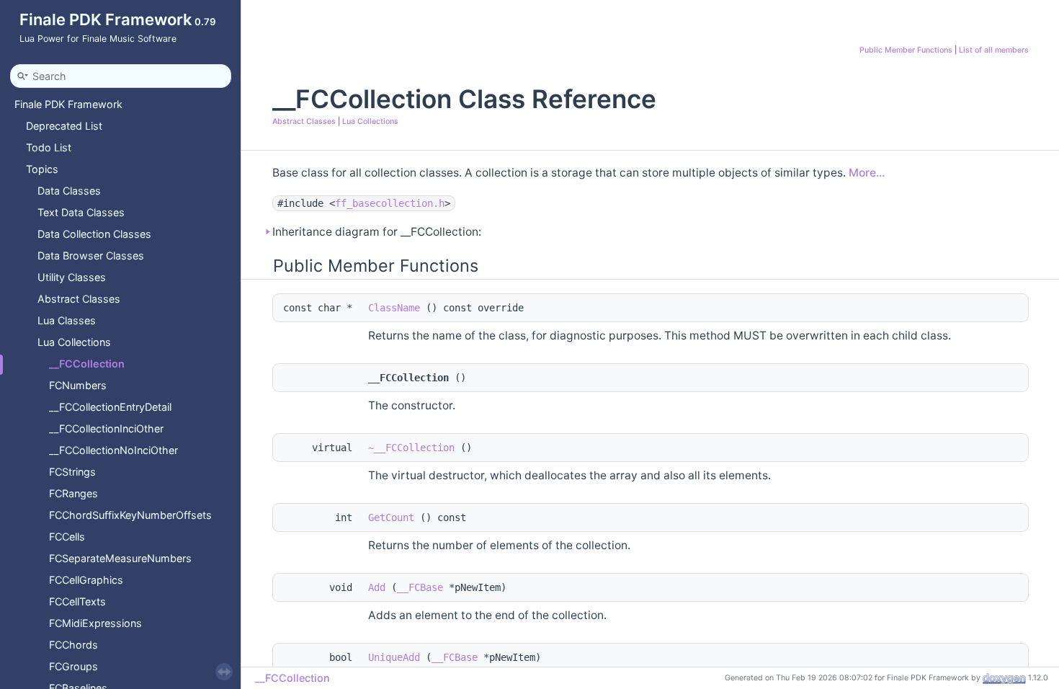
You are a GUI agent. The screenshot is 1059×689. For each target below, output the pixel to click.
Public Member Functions (905, 50)
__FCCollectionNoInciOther (113, 450)
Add (376, 587)
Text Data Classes (81, 212)
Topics (42, 169)
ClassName (394, 308)
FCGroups (73, 666)
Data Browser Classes (90, 255)
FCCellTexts (77, 601)
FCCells (67, 536)
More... (867, 172)
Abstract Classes (78, 299)
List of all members (994, 50)
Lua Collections (74, 342)
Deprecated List (64, 126)
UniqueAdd (394, 657)
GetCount (391, 517)
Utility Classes (71, 277)
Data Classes (69, 191)
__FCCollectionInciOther (106, 428)
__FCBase (420, 587)
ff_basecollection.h (389, 203)
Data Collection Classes (94, 234)
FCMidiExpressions (95, 623)
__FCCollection (87, 363)
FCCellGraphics (86, 580)
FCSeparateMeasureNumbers (120, 558)
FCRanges (73, 493)
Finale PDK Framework (68, 104)
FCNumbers (78, 385)
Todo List (48, 147)
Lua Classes (66, 320)
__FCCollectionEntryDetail (110, 407)
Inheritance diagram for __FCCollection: (376, 232)
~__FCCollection (411, 447)
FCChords (73, 645)
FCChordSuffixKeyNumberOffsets (130, 515)
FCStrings (72, 472)
